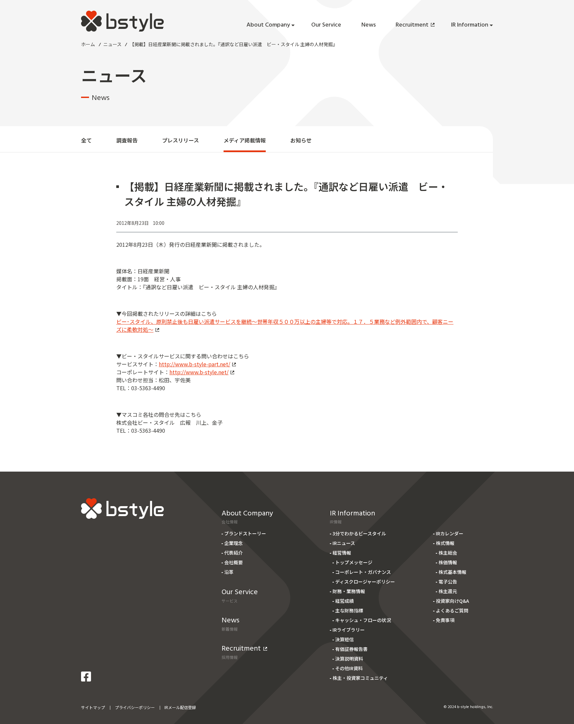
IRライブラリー (349, 629)
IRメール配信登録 (180, 707)
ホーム (88, 44)
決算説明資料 (349, 658)
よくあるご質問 (452, 610)
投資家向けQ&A (452, 600)
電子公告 (447, 581)
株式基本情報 (452, 572)
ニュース (112, 44)
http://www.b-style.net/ (199, 372)
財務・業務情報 (349, 591)
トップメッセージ (353, 562)
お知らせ (301, 140)
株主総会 (447, 552)
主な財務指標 (349, 610)
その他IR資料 (349, 668)
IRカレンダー (449, 533)
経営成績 (344, 600)
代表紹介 (233, 552)
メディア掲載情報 (245, 140)
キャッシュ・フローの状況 (363, 620)
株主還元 (447, 591)
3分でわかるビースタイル (359, 533)
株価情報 (447, 562)
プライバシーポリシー (135, 707)
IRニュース (344, 543)
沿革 (229, 572)
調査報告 (127, 140)
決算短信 (344, 639)
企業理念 (233, 543)
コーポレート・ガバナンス (363, 572)
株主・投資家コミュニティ (360, 678)
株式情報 (445, 543)
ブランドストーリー (245, 533)
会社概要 (233, 562)
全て (86, 140)
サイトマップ (93, 707)
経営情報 (342, 552)
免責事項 (445, 620)
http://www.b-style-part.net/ (194, 364)
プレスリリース (180, 140)
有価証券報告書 (351, 649)
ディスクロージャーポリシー (365, 581)
